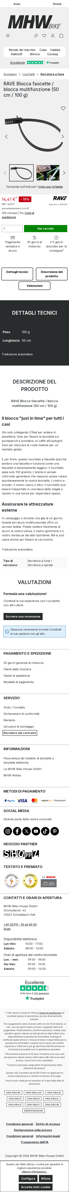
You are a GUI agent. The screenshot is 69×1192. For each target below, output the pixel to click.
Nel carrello (46, 228)
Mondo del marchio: (22, 50)
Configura (28, 1178)
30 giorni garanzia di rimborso (24, 663)
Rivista (57, 3)
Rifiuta (45, 1178)
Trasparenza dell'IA (34, 1142)
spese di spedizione (50, 1013)
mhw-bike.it (33, 1098)
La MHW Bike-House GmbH (23, 769)
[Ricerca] (35, 35)
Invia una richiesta (50, 186)
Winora (35, 54)
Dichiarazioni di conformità (21, 714)
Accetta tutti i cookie (35, 1187)
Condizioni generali (19, 1124)
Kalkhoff (16, 54)
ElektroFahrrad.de (33, 1110)
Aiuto (16, 3)
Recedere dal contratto (20, 733)
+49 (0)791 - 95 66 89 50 (20, 924)
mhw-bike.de (13, 1092)
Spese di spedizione (17, 675)
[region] (34, 146)
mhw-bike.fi (33, 1104)
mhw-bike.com (34, 1092)
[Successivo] (62, 136)
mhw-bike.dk (52, 1104)
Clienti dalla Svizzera (17, 669)
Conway (52, 54)
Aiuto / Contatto (14, 707)
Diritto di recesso (48, 1124)
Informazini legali (48, 1136)
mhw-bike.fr (15, 1098)
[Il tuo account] (52, 35)
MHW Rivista (12, 775)
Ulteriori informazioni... (34, 1171)
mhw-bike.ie (51, 1098)
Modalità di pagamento (19, 682)
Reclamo (9, 720)
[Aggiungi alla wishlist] (63, 108)
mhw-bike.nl (14, 1104)
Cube (43, 50)
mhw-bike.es (54, 1092)
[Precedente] (6, 136)
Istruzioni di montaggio (19, 726)
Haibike (55, 50)
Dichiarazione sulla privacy (33, 1130)
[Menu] (8, 35)
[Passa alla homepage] (34, 21)
